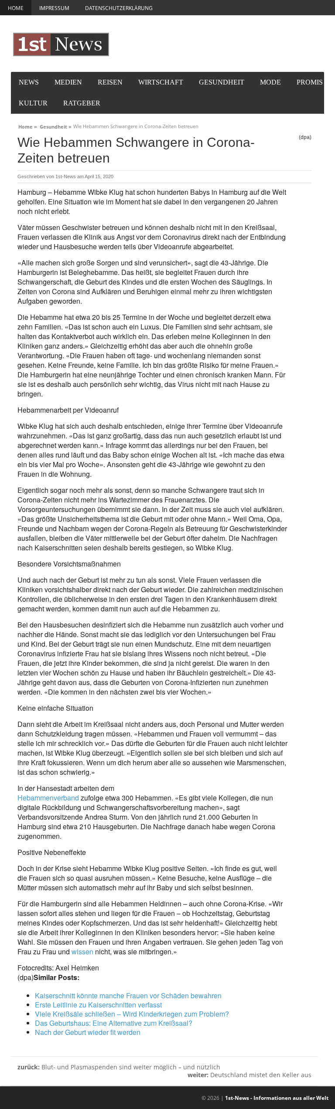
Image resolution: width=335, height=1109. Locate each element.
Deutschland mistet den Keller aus (249, 1075)
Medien (68, 82)
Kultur (33, 103)
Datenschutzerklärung (119, 8)
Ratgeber (81, 103)
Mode (270, 82)
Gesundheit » (56, 125)
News (29, 82)
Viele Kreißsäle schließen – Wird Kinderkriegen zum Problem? (132, 1014)
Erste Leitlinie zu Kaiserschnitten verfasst (98, 1005)
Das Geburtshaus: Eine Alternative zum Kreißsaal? (113, 1023)
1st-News (65, 176)
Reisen (110, 82)
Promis (310, 82)
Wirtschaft (160, 82)
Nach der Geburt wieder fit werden (87, 1032)
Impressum (54, 8)
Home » (27, 125)
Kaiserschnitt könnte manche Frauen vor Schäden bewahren (128, 995)
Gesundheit (221, 82)
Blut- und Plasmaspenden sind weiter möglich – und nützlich (118, 1067)
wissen (82, 951)
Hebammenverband (48, 798)
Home (16, 8)
